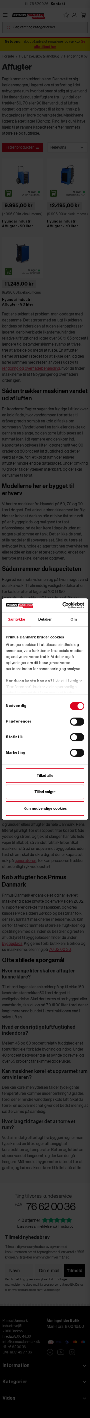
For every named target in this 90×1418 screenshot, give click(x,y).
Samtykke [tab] (16, 619)
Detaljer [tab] (45, 619)
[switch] (77, 722)
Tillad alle (45, 775)
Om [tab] (73, 619)
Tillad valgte (45, 792)
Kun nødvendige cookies (45, 808)
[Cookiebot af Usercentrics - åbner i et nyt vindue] (63, 605)
